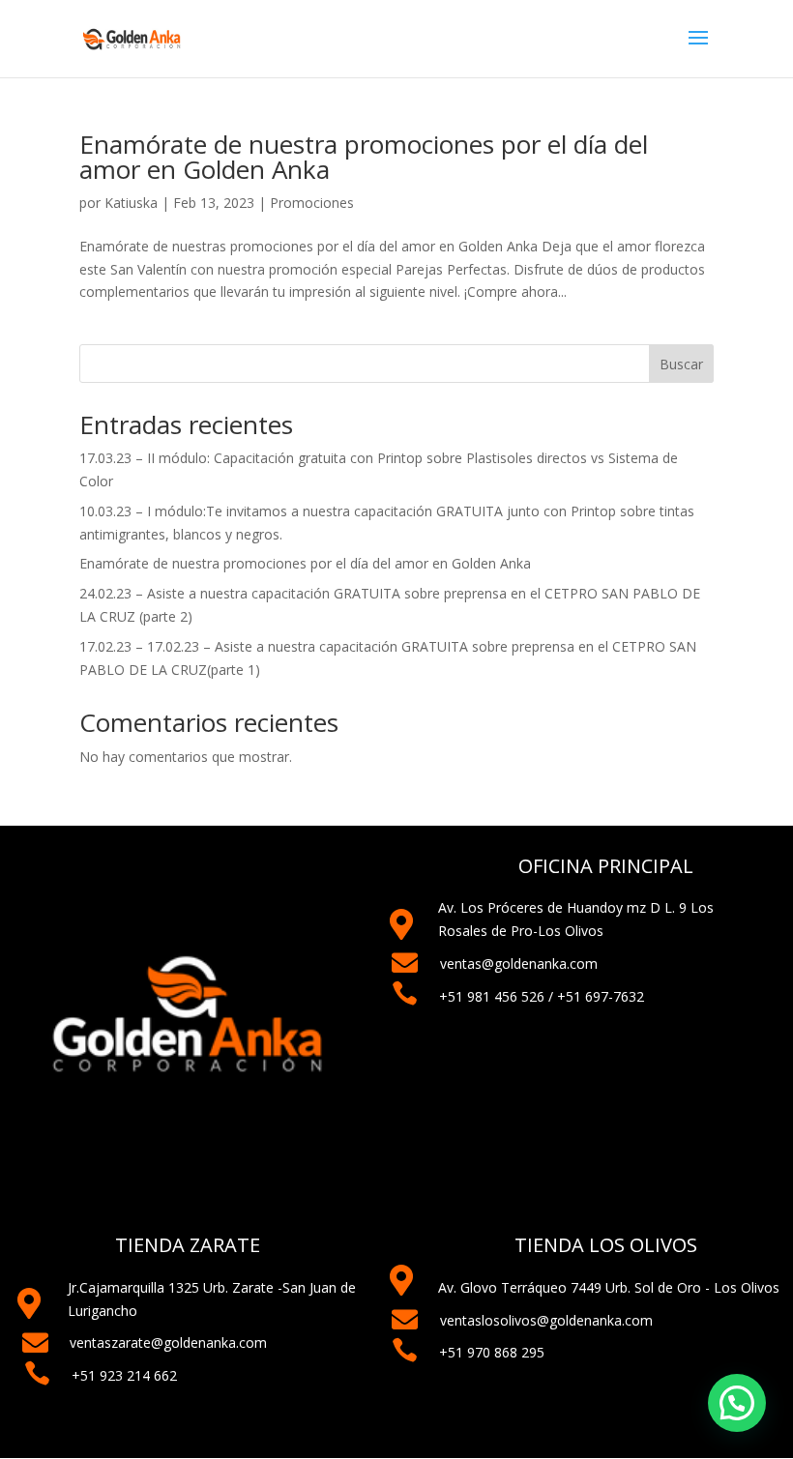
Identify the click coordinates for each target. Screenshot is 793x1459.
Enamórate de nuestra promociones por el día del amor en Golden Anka (363, 157)
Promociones (312, 202)
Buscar (681, 364)
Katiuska (131, 202)
